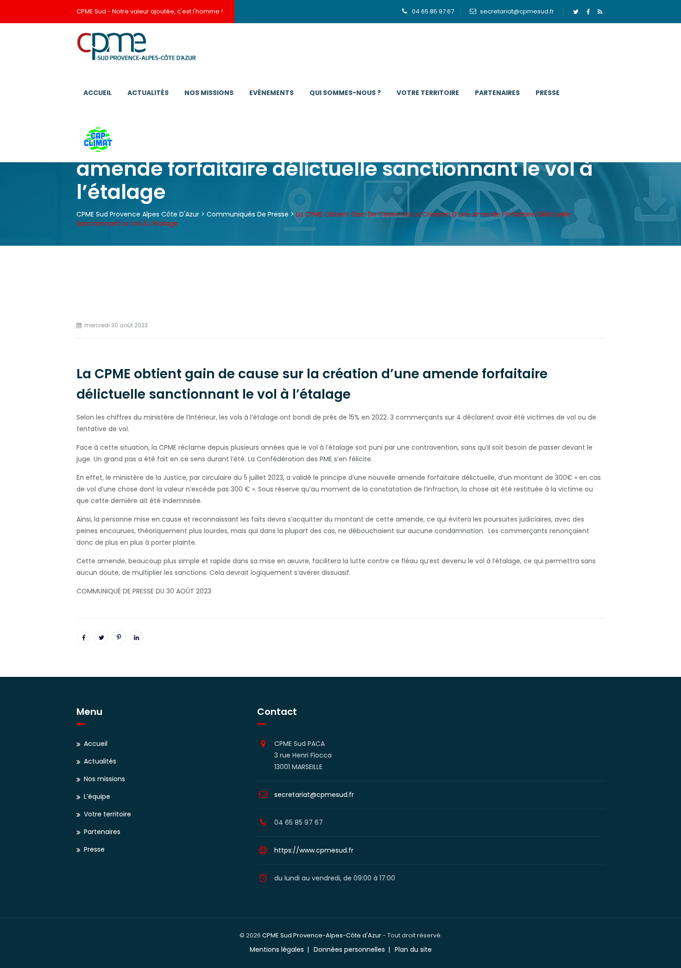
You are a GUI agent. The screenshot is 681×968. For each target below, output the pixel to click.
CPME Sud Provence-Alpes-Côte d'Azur (321, 935)
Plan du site (413, 949)
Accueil (97, 92)
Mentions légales (277, 949)
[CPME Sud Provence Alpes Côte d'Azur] (136, 46)
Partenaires (497, 92)
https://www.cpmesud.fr (313, 850)
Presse (548, 92)
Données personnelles (349, 949)
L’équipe (97, 796)
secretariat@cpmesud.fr (517, 11)
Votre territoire (428, 92)
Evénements (271, 92)
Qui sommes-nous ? (345, 92)
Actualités (148, 92)
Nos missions (208, 92)
